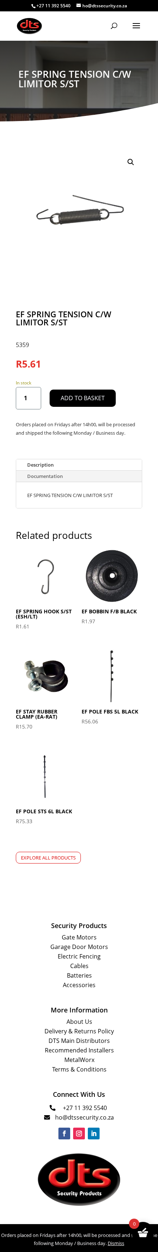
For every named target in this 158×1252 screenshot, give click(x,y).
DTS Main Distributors (79, 1041)
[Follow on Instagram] (79, 1133)
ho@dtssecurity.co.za (84, 1117)
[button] (130, 162)
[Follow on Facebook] (64, 1133)
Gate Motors (79, 937)
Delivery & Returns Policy (79, 1031)
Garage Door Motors (79, 947)
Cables (79, 966)
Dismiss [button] (116, 1243)
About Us (79, 1022)
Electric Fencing (79, 956)
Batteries (79, 975)
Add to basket (83, 398)
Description (40, 464)
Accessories (79, 985)
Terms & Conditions (79, 1069)
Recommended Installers (79, 1050)
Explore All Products (48, 857)
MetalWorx (79, 1060)
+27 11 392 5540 (85, 1108)
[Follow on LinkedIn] (94, 1133)
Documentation (45, 476)
